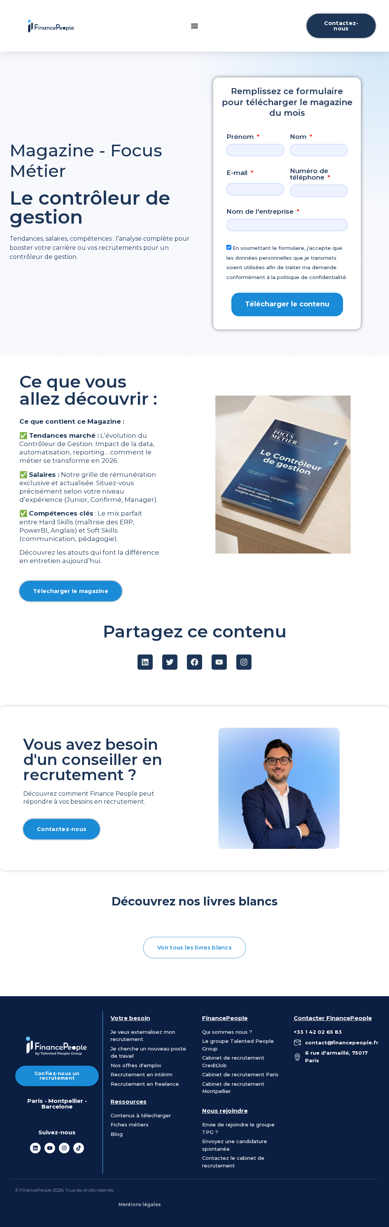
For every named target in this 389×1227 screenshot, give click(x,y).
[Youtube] (49, 1148)
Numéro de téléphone (309, 174)
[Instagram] (64, 1148)
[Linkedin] (35, 1148)
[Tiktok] (78, 1148)
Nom (299, 137)
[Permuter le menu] (194, 26)
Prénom (241, 137)
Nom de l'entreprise (261, 211)
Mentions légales (140, 1204)
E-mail (238, 173)
